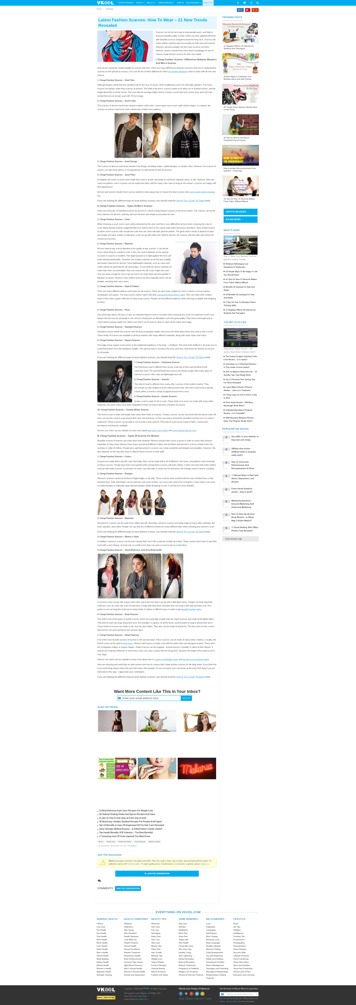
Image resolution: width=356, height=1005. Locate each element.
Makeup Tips (157, 956)
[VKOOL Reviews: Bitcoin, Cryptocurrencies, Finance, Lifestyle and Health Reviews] (106, 3)
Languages (211, 930)
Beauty (150, 3)
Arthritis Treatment (132, 952)
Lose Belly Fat (130, 939)
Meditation (183, 930)
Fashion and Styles (124, 841)
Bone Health (102, 943)
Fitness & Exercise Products (191, 975)
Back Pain (183, 933)
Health (139, 3)
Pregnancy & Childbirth (189, 968)
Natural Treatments (187, 965)
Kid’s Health (102, 939)
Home (99, 9)
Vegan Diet (183, 939)
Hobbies (237, 930)
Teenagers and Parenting (217, 968)
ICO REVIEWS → (234, 219)
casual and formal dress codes (171, 295)
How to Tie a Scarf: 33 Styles (190, 200)
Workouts (155, 923)
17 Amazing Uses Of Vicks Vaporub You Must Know (124, 836)
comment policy (133, 864)
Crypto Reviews (125, 3)
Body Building (103, 959)
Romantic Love (212, 939)
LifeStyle (208, 3)
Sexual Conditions (132, 949)
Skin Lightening (185, 956)
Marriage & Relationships (217, 972)
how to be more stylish (158, 430)
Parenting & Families (215, 962)
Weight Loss (156, 959)
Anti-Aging (155, 933)
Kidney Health (103, 962)
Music (235, 923)
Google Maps (141, 996)
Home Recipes (239, 949)
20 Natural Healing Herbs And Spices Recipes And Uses (127, 814)
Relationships (193, 3)
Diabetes (128, 923)
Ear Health (101, 930)
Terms (222, 1001)
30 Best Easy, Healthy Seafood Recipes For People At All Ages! (130, 821)
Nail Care (183, 923)
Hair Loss (155, 939)
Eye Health (101, 933)
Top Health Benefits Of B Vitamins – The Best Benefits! (126, 832)
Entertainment (239, 946)
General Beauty (140, 841)
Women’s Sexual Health (134, 972)
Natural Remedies (187, 962)
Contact (209, 999)
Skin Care (155, 943)
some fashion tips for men (184, 430)
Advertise (189, 999)
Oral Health (102, 936)
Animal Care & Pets (241, 972)
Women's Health (154, 841)
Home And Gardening (242, 968)
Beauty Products (158, 972)
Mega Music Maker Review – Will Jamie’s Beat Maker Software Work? (240, 350)
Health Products (131, 943)
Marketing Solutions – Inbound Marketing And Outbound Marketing (242, 503)
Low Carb (101, 927)
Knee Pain (183, 936)
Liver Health (102, 946)
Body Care (156, 936)
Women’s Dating (213, 949)
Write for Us (199, 999)
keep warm (128, 643)
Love (208, 923)
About (181, 999)
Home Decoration (241, 962)
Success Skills (239, 952)
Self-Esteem (211, 933)
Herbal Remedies (186, 959)
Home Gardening (241, 959)
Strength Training (104, 975)
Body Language (213, 943)
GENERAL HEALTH (107, 919)
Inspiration (210, 927)
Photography (239, 943)
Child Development (214, 952)
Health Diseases (131, 936)
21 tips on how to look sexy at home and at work (122, 818)
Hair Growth (156, 952)
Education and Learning (243, 975)
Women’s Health (104, 968)
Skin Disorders (130, 933)
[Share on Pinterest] (247, 10)
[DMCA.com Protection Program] (106, 998)
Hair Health (184, 943)
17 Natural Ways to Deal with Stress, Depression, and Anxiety (245, 478)
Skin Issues (129, 930)
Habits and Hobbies (214, 959)
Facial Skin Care (186, 946)
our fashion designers (178, 71)
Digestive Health (104, 972)
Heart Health (102, 949)
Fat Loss (155, 930)
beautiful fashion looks (191, 609)
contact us (204, 864)
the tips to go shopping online (196, 659)
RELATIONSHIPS (215, 919)
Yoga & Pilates (157, 962)
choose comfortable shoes (166, 659)
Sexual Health (130, 946)
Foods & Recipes (158, 965)
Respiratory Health (132, 956)
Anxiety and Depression (134, 975)
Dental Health (103, 956)
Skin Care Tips (185, 949)
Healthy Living (185, 952)
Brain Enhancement (132, 959)
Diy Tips (236, 927)
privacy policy (232, 1001)
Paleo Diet (155, 949)
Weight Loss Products (188, 972)
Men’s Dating (212, 936)
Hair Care (155, 927)
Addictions (128, 927)
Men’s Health (102, 952)
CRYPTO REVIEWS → (237, 212)
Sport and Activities (241, 965)
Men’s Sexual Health (133, 968)
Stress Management (215, 965)
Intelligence (238, 933)
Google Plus (143, 999)
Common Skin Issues (133, 962)
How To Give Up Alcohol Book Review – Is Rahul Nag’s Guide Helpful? (242, 517)
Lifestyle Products (241, 956)
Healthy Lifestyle (213, 946)
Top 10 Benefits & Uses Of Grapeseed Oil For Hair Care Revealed (131, 825)
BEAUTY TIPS (158, 919)
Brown (134, 846)
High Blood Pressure (133, 965)
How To (180, 3)
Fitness (100, 923)
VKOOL (146, 988)
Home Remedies (165, 3)
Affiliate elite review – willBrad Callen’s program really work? (243, 451)
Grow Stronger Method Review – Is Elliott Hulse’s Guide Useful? (130, 829)
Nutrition (182, 927)
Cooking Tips (239, 936)
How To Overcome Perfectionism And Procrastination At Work (242, 465)
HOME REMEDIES (188, 919)
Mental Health (103, 965)
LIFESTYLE (239, 919)
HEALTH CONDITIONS (136, 919)
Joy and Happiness (214, 956)
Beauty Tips (111, 841)
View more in (232, 539)
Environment (238, 939)
